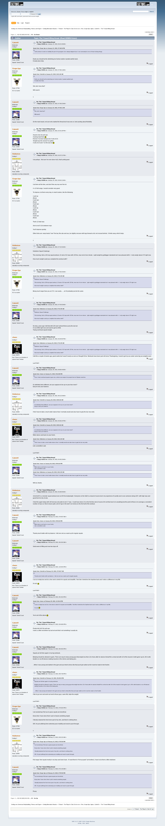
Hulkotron (16, 154)
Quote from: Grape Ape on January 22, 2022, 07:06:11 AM (49, 107)
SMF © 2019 (82, 821)
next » (152, 32)
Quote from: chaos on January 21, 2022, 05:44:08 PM (47, 374)
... (16, 34)
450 (32, 34)
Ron (82, 28)
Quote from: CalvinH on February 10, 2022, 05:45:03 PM (48, 678)
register (31, 11)
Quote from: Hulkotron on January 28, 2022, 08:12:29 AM (48, 439)
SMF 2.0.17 (75, 821)
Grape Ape (87, 28)
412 (21, 34)
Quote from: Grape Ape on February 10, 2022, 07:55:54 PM (49, 741)
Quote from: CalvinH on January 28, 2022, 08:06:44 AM (48, 400)
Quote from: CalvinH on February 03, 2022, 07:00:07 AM (48, 571)
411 (18, 34)
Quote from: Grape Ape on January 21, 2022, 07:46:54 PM (49, 48)
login (26, 11)
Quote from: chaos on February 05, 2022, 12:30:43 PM (48, 601)
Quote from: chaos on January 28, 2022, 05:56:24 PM (47, 463)
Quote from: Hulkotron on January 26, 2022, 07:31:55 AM (48, 276)
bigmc (92, 28)
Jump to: (129, 809)
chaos (14, 337)
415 (28, 34)
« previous (148, 32)
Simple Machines (90, 821)
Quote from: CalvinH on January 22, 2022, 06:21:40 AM (48, 74)
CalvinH (97, 28)
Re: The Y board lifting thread (45, 42)
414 (26, 34)
